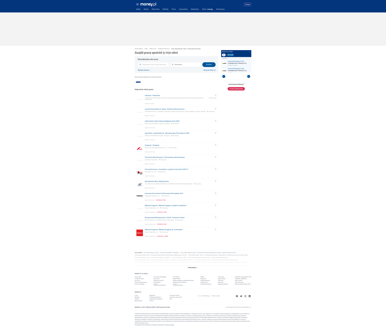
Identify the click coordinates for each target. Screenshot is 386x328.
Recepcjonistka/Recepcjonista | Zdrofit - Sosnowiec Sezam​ (165, 217)
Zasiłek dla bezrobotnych (179, 282)
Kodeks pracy (204, 282)
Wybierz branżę (143, 70)
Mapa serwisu (138, 300)
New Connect (238, 280)
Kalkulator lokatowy (205, 284)
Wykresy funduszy (158, 280)
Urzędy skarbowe (205, 280)
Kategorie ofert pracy (163, 48)
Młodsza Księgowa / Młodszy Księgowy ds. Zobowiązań (163, 229)
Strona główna (139, 48)
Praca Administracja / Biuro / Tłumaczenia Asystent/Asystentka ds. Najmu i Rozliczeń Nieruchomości (208, 252)
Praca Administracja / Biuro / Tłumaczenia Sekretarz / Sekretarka (161, 252)
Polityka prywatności (155, 297)
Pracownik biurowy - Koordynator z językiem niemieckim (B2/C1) (166, 169)
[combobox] (153, 64)
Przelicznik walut (139, 278)
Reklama (137, 297)
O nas (136, 295)
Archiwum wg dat (174, 295)
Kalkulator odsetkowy (241, 278)
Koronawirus (157, 282)
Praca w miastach (140, 284)
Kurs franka (176, 277)
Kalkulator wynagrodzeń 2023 (243, 277)
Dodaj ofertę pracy (236, 89)
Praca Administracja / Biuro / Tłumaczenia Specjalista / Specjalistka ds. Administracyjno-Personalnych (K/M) (217, 255)
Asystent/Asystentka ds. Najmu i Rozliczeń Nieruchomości (165, 109)
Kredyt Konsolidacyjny (160, 285)
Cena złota (156, 278)
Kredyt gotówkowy (178, 285)
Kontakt (137, 299)
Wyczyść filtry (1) (209, 70)
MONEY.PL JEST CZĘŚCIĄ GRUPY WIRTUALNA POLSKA (152, 307)
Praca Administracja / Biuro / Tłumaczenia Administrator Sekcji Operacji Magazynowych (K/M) (160, 255)
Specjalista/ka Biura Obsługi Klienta (157, 181)
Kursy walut (138, 277)
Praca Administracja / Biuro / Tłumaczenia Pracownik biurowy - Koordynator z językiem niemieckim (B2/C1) (164, 260)
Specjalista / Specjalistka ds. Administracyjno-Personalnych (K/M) (167, 133)
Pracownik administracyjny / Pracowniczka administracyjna (165, 157)
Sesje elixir (203, 278)
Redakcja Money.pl (223, 284)
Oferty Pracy (153, 48)
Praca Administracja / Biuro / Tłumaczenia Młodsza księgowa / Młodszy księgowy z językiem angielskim (219, 262)
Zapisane (230, 55)
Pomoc (151, 300)
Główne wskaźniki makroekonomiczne (183, 280)
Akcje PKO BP (176, 278)
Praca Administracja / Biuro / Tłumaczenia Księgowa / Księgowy (152, 257)
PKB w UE (220, 280)
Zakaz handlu (221, 278)
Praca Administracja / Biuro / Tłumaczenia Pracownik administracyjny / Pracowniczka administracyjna (200, 257)
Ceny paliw (221, 277)
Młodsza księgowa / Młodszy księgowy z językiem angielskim (165, 205)
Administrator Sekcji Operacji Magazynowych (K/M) (162, 121)
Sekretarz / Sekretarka (152, 95)
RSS (171, 299)
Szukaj (209, 64)
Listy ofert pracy (239, 282)
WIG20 (202, 277)
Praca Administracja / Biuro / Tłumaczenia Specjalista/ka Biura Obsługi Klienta (216, 260)
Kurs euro (137, 280)
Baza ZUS (220, 282)
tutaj (172, 325)
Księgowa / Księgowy (152, 145)
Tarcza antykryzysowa (141, 282)
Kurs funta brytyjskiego (160, 277)
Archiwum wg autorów (176, 297)
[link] (176, 99)
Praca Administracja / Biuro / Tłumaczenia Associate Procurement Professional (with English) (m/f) (162, 262)
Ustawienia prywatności (155, 299)
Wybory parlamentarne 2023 (242, 284)
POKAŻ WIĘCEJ (192, 267)
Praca (146, 48)
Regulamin (152, 295)
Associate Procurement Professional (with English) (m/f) (164, 193)
